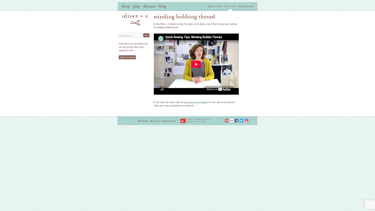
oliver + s (135, 19)
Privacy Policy (169, 120)
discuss (149, 6)
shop (126, 6)
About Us (155, 120)
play (136, 6)
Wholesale (143, 120)
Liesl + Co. (183, 120)
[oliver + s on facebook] (236, 120)
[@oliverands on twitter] (241, 120)
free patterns (246, 6)
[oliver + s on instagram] (246, 120)
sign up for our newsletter (195, 102)
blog (162, 6)
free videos (230, 6)
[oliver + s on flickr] (231, 120)
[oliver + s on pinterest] (226, 120)
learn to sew (215, 6)
